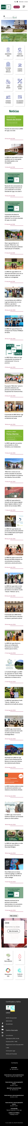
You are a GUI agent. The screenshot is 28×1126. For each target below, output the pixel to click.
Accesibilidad (9, 1024)
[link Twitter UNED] (2, 1026)
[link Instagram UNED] (2, 1036)
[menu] (24, 6)
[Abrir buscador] (15, 2)
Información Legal (10, 1051)
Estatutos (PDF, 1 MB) (11, 1041)
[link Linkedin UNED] (2, 1033)
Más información (13, 931)
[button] (1, 37)
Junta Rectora (9, 1035)
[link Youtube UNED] (2, 1029)
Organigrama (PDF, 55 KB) (12, 1038)
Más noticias (13, 916)
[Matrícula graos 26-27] (14, 37)
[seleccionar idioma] (17, 1)
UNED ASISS (9, 1021)
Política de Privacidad (11, 1054)
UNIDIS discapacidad (11, 1018)
